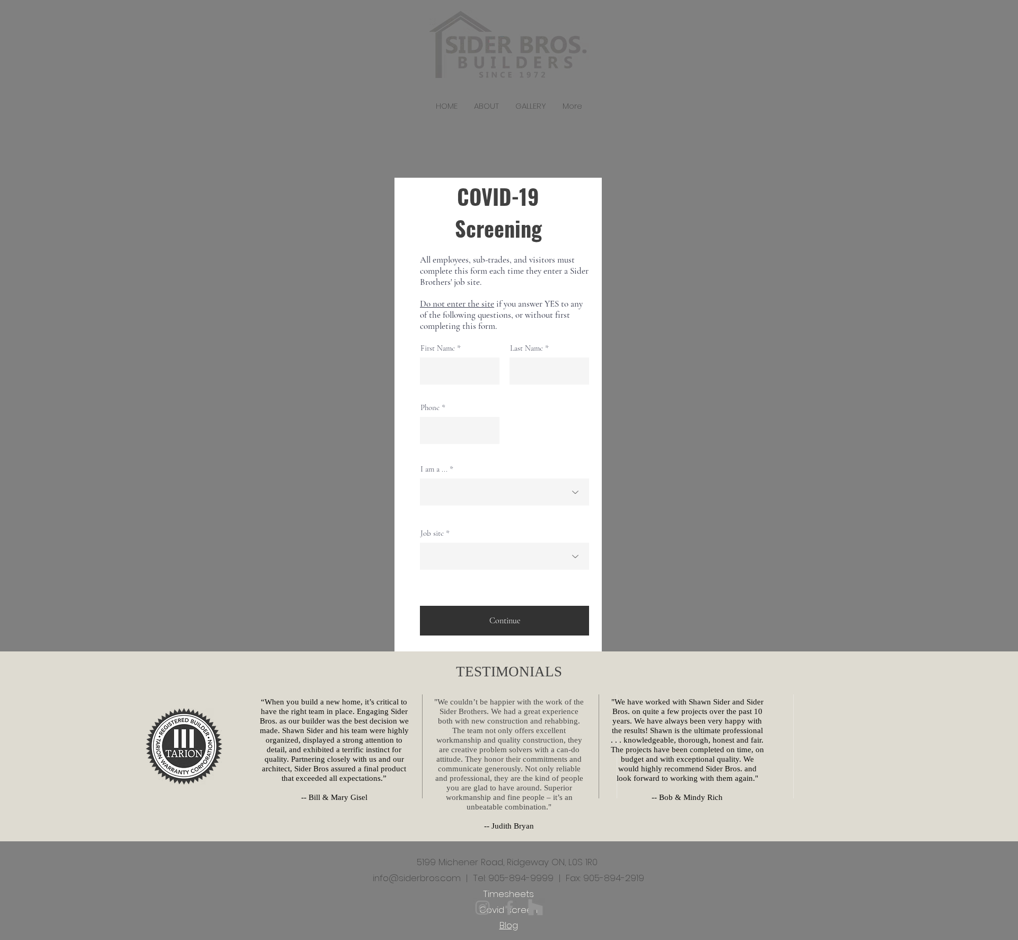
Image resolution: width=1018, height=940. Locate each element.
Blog (508, 925)
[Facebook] (509, 907)
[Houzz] (535, 907)
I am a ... (433, 469)
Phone (430, 408)
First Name (437, 348)
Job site (432, 533)
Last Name (526, 348)
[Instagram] (482, 907)
